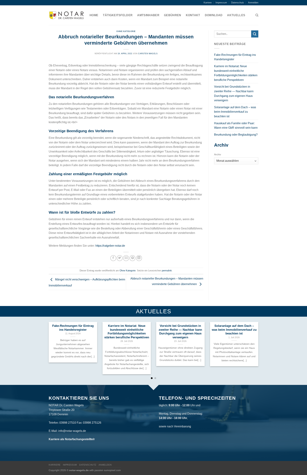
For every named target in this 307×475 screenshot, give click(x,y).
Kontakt (193, 15)
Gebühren (172, 15)
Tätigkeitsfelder (118, 15)
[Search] (256, 15)
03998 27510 (67, 422)
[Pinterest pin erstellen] (132, 258)
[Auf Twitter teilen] (120, 258)
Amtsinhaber (148, 15)
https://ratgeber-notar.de (110, 245)
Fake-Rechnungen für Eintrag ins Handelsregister (235, 57)
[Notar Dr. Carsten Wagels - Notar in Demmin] (66, 15)
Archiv (217, 154)
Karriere (208, 2)
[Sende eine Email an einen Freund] (126, 258)
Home (94, 15)
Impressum (221, 2)
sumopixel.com (112, 470)
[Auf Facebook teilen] (113, 258)
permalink (167, 270)
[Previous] (55, 339)
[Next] (252, 339)
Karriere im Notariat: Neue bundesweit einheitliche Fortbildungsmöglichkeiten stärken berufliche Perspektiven (235, 73)
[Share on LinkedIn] (139, 258)
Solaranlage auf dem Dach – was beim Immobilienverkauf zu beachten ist (235, 112)
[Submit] (254, 33)
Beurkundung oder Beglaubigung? (236, 134)
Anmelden (253, 2)
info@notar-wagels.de (72, 430)
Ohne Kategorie (126, 31)
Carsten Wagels (147, 53)
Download (214, 15)
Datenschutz (237, 2)
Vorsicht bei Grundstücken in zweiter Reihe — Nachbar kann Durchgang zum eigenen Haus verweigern (234, 93)
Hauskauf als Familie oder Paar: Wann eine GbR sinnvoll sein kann (236, 125)
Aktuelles (236, 15)
